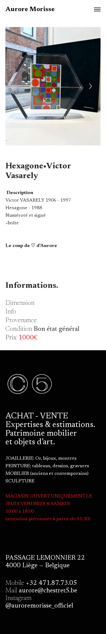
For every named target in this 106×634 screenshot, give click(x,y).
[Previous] (15, 86)
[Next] (90, 86)
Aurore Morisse (30, 9)
